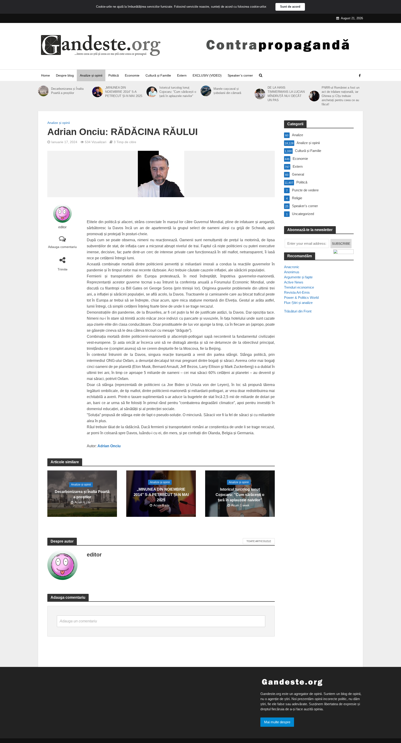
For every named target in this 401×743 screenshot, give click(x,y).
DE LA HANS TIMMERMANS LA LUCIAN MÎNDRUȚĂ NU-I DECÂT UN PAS (286, 94)
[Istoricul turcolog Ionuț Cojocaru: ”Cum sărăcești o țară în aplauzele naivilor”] (151, 92)
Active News (293, 282)
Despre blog (65, 75)
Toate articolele (258, 541)
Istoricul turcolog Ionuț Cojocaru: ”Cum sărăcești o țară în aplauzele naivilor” (177, 92)
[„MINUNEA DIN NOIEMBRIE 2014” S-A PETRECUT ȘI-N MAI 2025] (97, 92)
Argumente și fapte (298, 277)
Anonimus (291, 272)
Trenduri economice (299, 287)
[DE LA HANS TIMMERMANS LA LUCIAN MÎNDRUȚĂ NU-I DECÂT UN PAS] (260, 94)
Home (45, 75)
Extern (182, 75)
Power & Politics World (301, 297)
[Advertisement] (319, 401)
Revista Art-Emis (297, 292)
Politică (113, 75)
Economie (132, 75)
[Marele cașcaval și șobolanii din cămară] (205, 91)
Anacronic (291, 267)
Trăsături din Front (297, 311)
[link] (109, 446)
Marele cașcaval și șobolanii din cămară (227, 91)
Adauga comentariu (62, 247)
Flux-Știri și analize (298, 303)
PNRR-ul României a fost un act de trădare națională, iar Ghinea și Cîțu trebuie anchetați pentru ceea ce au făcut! (340, 96)
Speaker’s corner (240, 75)
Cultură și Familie (158, 75)
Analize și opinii (91, 75)
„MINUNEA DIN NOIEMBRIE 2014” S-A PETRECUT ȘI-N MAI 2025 (123, 92)
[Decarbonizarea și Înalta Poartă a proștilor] (43, 91)
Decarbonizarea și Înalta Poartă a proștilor (67, 91)
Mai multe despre (277, 722)
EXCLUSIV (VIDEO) (207, 75)
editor (62, 227)
